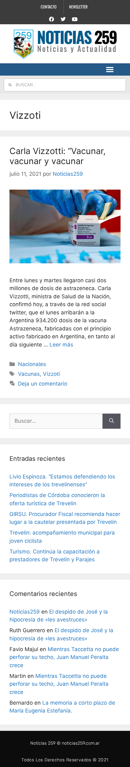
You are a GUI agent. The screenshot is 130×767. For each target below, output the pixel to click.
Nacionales (32, 364)
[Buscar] (112, 421)
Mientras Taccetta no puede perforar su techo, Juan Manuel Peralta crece (64, 657)
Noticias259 (24, 612)
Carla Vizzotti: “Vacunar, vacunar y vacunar (57, 156)
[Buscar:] (56, 421)
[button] (110, 69)
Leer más (61, 344)
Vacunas (29, 374)
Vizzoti (51, 374)
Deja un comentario (42, 384)
